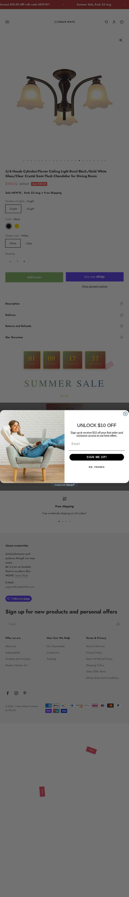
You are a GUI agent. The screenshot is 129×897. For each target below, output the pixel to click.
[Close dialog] (125, 414)
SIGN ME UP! (97, 457)
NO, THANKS (97, 467)
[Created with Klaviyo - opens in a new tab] (64, 485)
